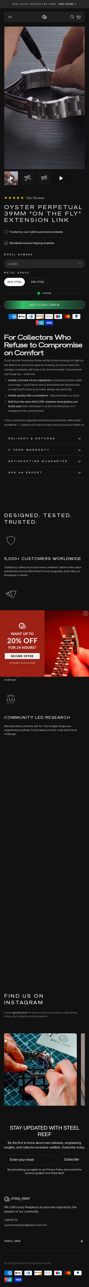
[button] (22, 633)
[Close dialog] (86, 614)
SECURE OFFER (22, 656)
